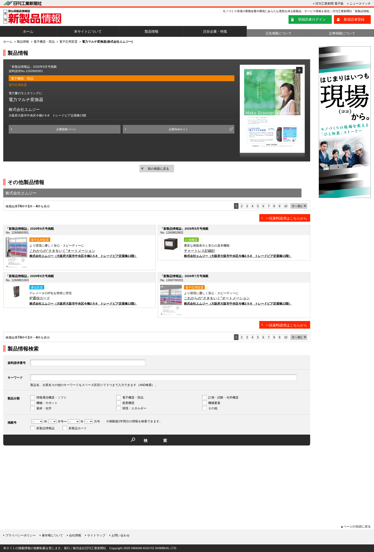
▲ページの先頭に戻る (355, 526)
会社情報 (75, 535)
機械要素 (214, 403)
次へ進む (297, 206)
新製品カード (78, 428)
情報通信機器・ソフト (51, 397)
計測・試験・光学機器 (223, 397)
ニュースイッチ (360, 3)
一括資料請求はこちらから (286, 218)
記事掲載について (342, 33)
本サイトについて (88, 31)
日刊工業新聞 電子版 (329, 3)
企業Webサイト (178, 129)
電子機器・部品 (44, 41)
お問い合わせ (120, 535)
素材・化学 (44, 408)
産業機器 (128, 403)
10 (285, 206)
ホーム (28, 31)
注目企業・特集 (215, 31)
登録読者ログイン (312, 19)
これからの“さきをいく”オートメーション (62, 251)
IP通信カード (39, 298)
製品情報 (151, 31)
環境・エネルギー (134, 408)
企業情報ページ (66, 129)
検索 (163, 440)
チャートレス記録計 (199, 251)
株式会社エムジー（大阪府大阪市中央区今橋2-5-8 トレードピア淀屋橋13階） (83, 256)
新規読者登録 (354, 19)
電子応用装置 (68, 41)
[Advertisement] (35, 479)
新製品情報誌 (45, 428)
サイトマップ (96, 535)
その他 (212, 408)
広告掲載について (279, 33)
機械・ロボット (47, 403)
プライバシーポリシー (20, 535)
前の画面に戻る (158, 168)
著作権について (52, 535)
